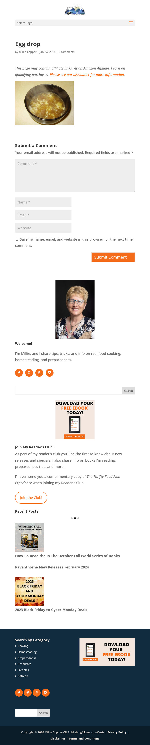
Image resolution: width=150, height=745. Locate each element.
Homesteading (27, 652)
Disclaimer (57, 738)
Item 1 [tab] (72, 518)
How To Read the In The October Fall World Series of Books (67, 556)
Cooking (23, 646)
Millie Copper (28, 52)
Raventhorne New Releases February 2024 (52, 567)
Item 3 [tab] (78, 518)
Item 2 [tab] (75, 518)
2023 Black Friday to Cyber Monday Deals (51, 609)
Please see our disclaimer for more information (87, 74)
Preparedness (27, 658)
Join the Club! (31, 497)
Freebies (23, 670)
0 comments (67, 52)
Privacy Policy (117, 732)
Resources (24, 664)
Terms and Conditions (83, 738)
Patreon (23, 676)
